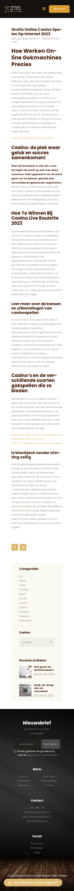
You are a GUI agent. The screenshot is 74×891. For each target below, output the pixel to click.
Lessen (23, 603)
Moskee (24, 612)
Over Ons (49, 776)
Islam (22, 594)
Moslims (24, 616)
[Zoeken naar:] (37, 642)
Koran (23, 598)
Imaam (23, 589)
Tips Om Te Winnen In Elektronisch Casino (36, 443)
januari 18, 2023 (44, 696)
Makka (23, 607)
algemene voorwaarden (42, 755)
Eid (21, 576)
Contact (49, 785)
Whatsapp (37, 848)
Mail (37, 852)
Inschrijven (50, 744)
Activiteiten (23, 781)
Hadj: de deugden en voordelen (44, 688)
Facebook (37, 843)
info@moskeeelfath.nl (37, 812)
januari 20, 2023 (44, 674)
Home (24, 776)
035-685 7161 (37, 808)
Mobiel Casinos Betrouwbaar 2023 (32, 138)
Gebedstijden (48, 781)
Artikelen (23, 785)
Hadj (22, 585)
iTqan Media (43, 875)
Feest (22, 580)
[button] (33, 882)
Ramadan (25, 620)
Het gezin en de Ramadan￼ (44, 668)
